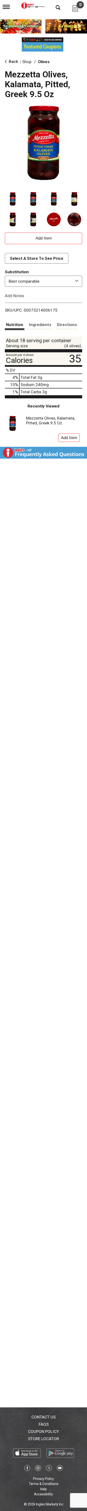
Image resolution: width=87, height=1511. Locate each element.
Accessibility (43, 1494)
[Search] (54, 7)
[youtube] (60, 1469)
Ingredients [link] (40, 324)
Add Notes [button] (14, 295)
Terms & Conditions (43, 1484)
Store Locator (43, 1438)
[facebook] (27, 1469)
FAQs (44, 1424)
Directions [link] (67, 324)
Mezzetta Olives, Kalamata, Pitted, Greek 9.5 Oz (50, 420)
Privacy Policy (43, 1479)
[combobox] (43, 281)
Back (13, 61)
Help (43, 1489)
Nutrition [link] (14, 324)
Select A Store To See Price (36, 258)
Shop (26, 61)
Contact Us (43, 1417)
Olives (44, 61)
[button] (13, 199)
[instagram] (38, 1469)
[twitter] (49, 1469)
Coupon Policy (43, 1431)
